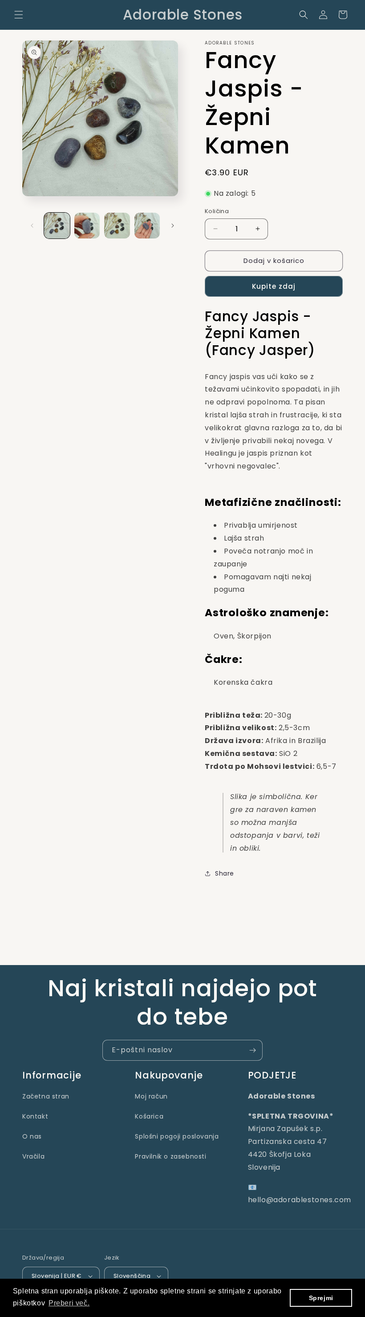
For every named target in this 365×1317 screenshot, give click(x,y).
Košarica (149, 1116)
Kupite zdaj (274, 286)
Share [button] (224, 873)
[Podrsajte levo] (32, 225)
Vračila (33, 1156)
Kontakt (35, 1116)
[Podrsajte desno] (172, 225)
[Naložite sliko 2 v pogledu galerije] (87, 225)
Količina (217, 211)
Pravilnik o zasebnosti (170, 1156)
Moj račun (151, 1096)
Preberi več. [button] (69, 1303)
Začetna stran (45, 1096)
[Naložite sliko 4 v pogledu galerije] (147, 225)
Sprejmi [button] (321, 1297)
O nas (32, 1136)
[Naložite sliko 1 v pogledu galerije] (57, 225)
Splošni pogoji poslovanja (177, 1136)
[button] (18, 14)
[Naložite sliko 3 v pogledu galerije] (117, 225)
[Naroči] (252, 1050)
